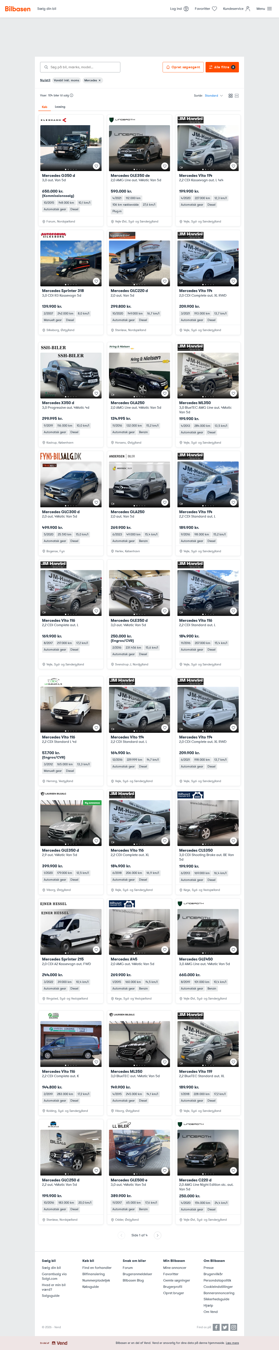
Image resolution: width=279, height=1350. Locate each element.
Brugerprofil (172, 1286)
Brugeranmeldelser (137, 1274)
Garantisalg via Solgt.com (54, 1276)
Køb (44, 107)
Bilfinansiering (93, 1274)
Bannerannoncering (219, 1293)
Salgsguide (51, 1295)
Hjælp (208, 1305)
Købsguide (90, 1286)
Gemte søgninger (176, 1280)
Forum (128, 1267)
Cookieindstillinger (218, 1286)
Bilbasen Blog (133, 1280)
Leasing (60, 107)
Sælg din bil (51, 1267)
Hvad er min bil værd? (54, 1287)
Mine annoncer (174, 1267)
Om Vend (211, 1311)
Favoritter (171, 1274)
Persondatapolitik (217, 1280)
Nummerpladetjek (96, 1280)
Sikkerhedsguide (216, 1299)
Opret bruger (173, 1293)
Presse (209, 1267)
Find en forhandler (97, 1267)
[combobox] (80, 67)
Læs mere (232, 1343)
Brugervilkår (213, 1274)
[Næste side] (157, 1235)
